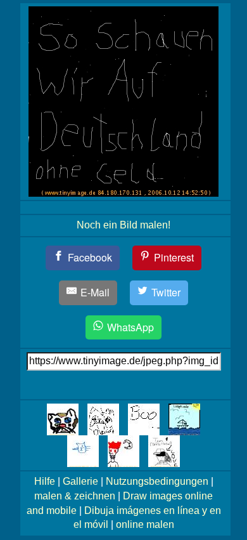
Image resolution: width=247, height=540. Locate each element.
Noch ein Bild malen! (123, 225)
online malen (145, 524)
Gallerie (80, 481)
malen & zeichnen (74, 496)
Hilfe (44, 481)
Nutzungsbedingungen (157, 481)
